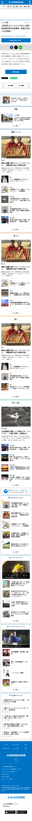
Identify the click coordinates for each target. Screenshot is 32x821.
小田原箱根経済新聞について (9, 766)
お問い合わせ (6, 774)
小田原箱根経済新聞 (16, 2)
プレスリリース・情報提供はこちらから (12, 769)
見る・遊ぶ (15, 6)
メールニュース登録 (7, 779)
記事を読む (16, 72)
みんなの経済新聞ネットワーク (16, 797)
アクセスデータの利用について (10, 771)
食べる (9, 6)
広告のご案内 (6, 776)
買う (21, 6)
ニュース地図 (4, 22)
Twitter (16, 760)
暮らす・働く (27, 6)
